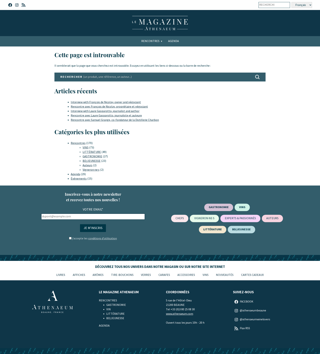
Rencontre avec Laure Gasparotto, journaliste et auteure (106, 115)
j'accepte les (94, 238)
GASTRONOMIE (92, 156)
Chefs (180, 218)
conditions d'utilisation (102, 238)
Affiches (79, 275)
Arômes (98, 275)
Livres (60, 275)
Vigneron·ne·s (91, 170)
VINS (86, 147)
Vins (206, 275)
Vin (108, 309)
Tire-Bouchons (122, 275)
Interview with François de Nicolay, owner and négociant (106, 102)
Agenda (173, 41)
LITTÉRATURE (92, 152)
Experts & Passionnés (240, 218)
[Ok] (284, 5)
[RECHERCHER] (257, 77)
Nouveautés (225, 275)
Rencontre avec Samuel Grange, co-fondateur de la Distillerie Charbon (115, 120)
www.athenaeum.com (179, 314)
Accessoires (186, 275)
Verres (146, 275)
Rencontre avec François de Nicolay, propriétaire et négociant (109, 106)
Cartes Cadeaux (252, 275)
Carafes (164, 275)
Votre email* (93, 209)
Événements (79, 179)
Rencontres (150, 41)
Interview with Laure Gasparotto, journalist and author (105, 111)
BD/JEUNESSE (92, 161)
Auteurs (87, 165)
